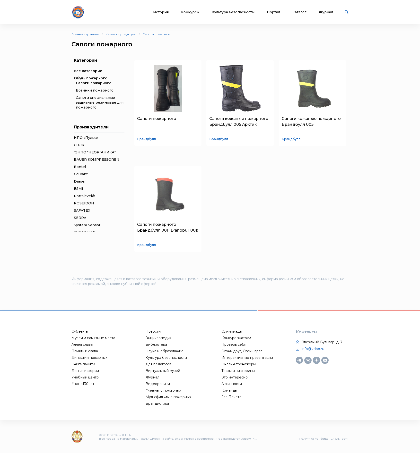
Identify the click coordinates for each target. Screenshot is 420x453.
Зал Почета (231, 397)
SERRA (80, 218)
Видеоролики (158, 384)
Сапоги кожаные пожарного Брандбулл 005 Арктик (238, 121)
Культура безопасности (233, 12)
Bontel (80, 167)
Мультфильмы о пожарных (168, 397)
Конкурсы (190, 12)
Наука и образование (165, 351)
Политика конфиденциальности (324, 438)
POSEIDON (84, 203)
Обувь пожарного (90, 78)
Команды (229, 390)
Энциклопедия (159, 338)
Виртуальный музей (163, 371)
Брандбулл (146, 139)
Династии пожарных (89, 357)
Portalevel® (84, 196)
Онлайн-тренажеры (238, 364)
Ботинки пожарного (95, 90)
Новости (153, 331)
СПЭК (79, 145)
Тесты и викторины (238, 371)
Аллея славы (82, 344)
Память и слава (84, 351)
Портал (273, 12)
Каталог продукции (120, 34)
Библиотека (156, 344)
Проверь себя (233, 344)
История (161, 12)
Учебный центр (85, 377)
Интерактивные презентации (247, 357)
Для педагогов (158, 364)
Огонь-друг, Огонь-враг (241, 351)
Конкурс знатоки (236, 338)
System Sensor (87, 225)
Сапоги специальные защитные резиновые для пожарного (99, 102)
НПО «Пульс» (86, 137)
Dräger (80, 181)
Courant (81, 174)
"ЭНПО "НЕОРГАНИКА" (95, 152)
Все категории (88, 71)
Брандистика (157, 403)
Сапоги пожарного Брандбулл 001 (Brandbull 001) (167, 227)
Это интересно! (234, 377)
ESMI (78, 188)
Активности (231, 384)
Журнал (326, 12)
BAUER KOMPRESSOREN (96, 159)
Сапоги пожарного (157, 34)
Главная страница (85, 34)
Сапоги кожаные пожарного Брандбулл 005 (311, 121)
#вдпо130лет (82, 384)
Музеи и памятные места (93, 338)
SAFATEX (82, 210)
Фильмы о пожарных (163, 390)
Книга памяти (83, 364)
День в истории (85, 371)
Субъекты (79, 331)
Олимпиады (231, 331)
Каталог (299, 12)
